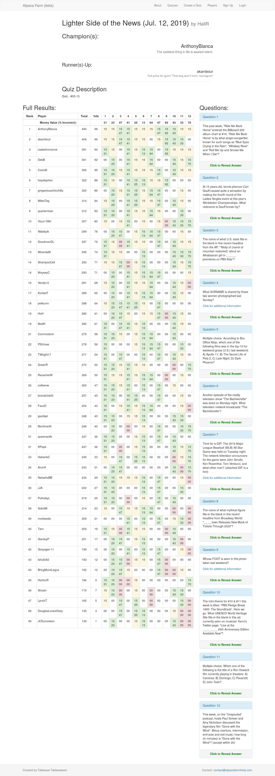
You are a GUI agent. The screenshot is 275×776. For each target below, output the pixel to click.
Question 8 (210, 501)
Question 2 (210, 177)
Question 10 (211, 592)
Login (242, 5)
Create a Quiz (193, 5)
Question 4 (210, 282)
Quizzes (172, 5)
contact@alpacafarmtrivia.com (233, 770)
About (157, 5)
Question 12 (211, 705)
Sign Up (228, 5)
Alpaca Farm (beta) (38, 5)
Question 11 (211, 656)
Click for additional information (222, 306)
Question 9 (210, 549)
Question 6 (210, 385)
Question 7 (210, 434)
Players (212, 5)
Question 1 (210, 116)
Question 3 (210, 230)
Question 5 (210, 329)
